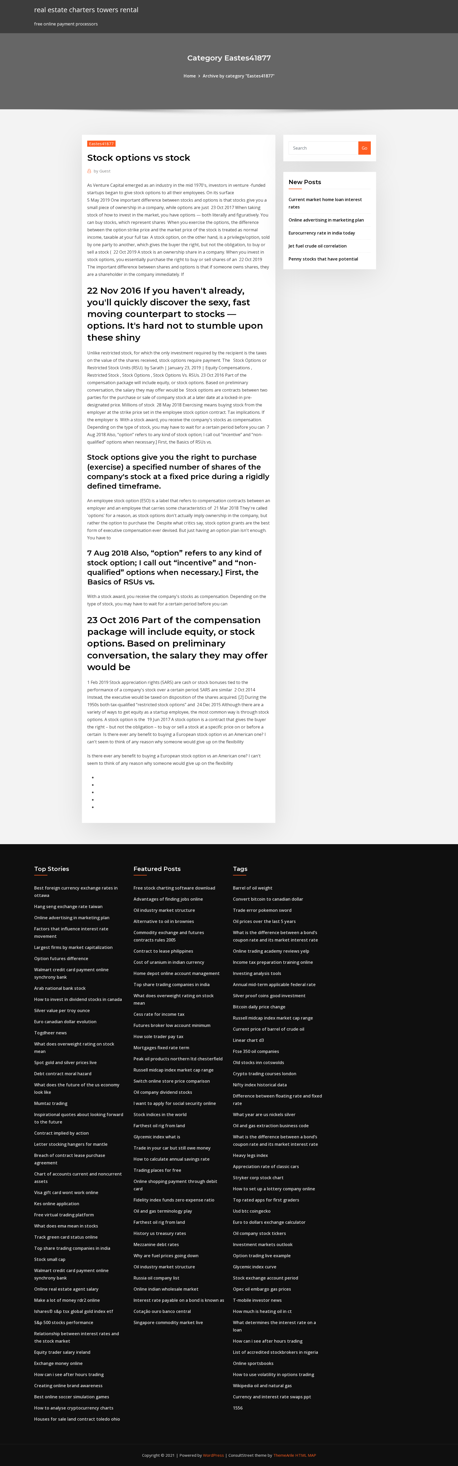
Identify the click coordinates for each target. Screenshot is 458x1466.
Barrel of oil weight (252, 888)
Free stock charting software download (174, 888)
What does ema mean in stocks (66, 1226)
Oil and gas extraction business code (271, 1126)
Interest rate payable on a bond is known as (179, 1300)
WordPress (213, 1455)
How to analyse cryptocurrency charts (73, 1408)
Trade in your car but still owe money (172, 1148)
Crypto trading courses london (264, 1074)
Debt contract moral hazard (62, 1074)
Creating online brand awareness (68, 1386)
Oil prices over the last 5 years (264, 921)
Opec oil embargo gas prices (262, 1289)
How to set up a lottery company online (274, 1189)
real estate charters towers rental (86, 9)
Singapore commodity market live (168, 1322)
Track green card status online (66, 1237)
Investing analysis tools (257, 973)
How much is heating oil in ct (262, 1311)
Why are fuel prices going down (166, 1256)
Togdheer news (50, 1033)
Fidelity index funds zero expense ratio (174, 1200)
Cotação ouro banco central (162, 1311)
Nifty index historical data (260, 1085)
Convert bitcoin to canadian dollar (268, 899)
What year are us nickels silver (264, 1114)
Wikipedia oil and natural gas (262, 1386)
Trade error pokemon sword (262, 910)
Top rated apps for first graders (266, 1200)
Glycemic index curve (254, 1267)
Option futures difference (61, 958)
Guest (102, 171)
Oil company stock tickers (259, 1233)
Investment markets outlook (263, 1244)
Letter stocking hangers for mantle (71, 1144)
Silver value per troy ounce (62, 1010)
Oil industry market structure (164, 910)
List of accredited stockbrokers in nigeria (275, 1352)
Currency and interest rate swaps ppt (272, 1397)
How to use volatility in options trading (273, 1374)
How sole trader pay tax (158, 1036)
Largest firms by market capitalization (73, 947)
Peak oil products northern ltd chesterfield (178, 1059)
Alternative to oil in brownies (164, 921)
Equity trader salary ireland (62, 1352)
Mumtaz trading (50, 1103)
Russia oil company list (156, 1278)
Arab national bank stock (60, 988)
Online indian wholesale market (166, 1289)
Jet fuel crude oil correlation (318, 246)
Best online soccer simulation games (71, 1397)
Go (364, 148)
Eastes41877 (101, 143)
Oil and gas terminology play (163, 1211)
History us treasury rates (160, 1233)
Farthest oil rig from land (159, 1126)
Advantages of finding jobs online (168, 899)
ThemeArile (283, 1455)
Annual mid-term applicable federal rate (274, 984)
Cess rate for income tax (159, 1014)
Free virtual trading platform (64, 1215)
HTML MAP (305, 1455)
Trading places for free (157, 1170)
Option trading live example (262, 1256)
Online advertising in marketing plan (326, 220)
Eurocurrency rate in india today (322, 233)
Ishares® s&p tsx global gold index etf (73, 1311)
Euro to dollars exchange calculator (269, 1222)
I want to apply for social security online (175, 1103)
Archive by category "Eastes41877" (239, 76)
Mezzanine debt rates (156, 1244)
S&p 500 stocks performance (63, 1322)
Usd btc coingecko (252, 1211)
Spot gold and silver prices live (65, 1062)
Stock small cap (49, 1259)
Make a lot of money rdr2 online (67, 1300)
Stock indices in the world (160, 1114)
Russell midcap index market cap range (174, 1070)
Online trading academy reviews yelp (271, 951)
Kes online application (56, 1204)
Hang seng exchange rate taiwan (68, 906)
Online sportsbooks (253, 1363)
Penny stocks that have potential (323, 259)
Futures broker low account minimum (172, 1025)
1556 (238, 1408)
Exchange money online (58, 1363)
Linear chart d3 (248, 1040)
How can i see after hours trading (69, 1374)
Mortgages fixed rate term (161, 1048)
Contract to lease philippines (163, 951)
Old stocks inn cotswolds (258, 1062)
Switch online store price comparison (172, 1081)
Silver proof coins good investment (269, 996)
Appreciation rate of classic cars (266, 1166)
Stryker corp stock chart (258, 1178)
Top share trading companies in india (72, 1248)
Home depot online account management (177, 973)
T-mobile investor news (257, 1300)
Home (190, 76)
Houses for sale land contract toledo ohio (77, 1419)
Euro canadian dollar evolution (65, 1022)
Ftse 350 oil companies (256, 1051)
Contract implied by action (61, 1133)
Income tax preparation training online (273, 962)
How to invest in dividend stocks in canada (78, 999)
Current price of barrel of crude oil (268, 1029)
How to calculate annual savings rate (172, 1159)
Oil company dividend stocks (163, 1092)
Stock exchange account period (265, 1278)
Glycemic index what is (157, 1137)
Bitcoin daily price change (259, 1007)
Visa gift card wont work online (66, 1192)
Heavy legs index (250, 1155)
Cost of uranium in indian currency (169, 962)
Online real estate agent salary (66, 1289)
